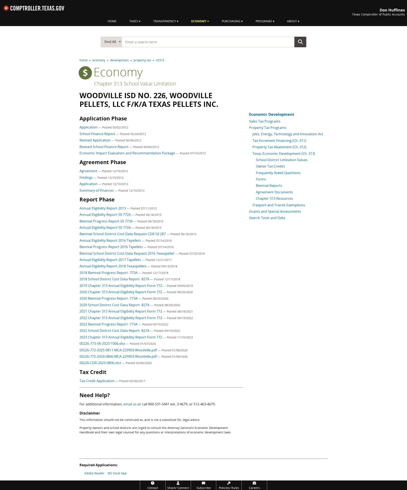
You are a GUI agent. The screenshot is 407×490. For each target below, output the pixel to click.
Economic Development (271, 114)
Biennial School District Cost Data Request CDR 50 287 (123, 234)
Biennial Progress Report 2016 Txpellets (111, 246)
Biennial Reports (269, 185)
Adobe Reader (94, 473)
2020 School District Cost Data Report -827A (114, 305)
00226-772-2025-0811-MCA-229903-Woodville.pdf (118, 350)
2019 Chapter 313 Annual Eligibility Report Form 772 (121, 285)
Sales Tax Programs (264, 121)
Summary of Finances (97, 190)
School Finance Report (97, 133)
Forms (261, 179)
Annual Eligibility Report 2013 (103, 208)
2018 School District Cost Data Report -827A (114, 279)
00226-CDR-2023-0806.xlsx (100, 362)
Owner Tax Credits (270, 166)
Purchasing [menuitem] (231, 21)
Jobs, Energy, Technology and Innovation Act (287, 134)
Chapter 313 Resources (274, 198)
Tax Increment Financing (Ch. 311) (279, 140)
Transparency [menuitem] (164, 21)
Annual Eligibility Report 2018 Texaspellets (113, 266)
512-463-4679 (204, 404)
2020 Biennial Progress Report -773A (108, 298)
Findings (86, 177)
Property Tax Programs (267, 127)
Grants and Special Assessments (275, 211)
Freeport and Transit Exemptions (278, 205)
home (83, 60)
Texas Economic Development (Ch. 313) (283, 153)
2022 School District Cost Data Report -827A (114, 330)
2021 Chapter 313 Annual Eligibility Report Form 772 (121, 311)
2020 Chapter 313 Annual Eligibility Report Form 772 (121, 292)
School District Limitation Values (282, 160)
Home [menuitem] (112, 21)
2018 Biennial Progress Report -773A (108, 272)
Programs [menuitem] (264, 21)
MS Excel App (117, 473)
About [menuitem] (292, 21)
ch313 (160, 60)
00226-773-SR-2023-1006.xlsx (102, 343)
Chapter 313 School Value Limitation (135, 83)
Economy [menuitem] (198, 21)
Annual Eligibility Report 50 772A (105, 214)
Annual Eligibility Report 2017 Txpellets (110, 259)
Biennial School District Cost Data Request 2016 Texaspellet (127, 253)
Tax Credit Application (97, 380)
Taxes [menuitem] (133, 21)
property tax (142, 60)
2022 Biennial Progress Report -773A (108, 324)
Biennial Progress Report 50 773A (106, 221)
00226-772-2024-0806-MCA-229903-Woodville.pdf (118, 356)
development (119, 60)
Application (88, 127)
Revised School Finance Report (104, 146)
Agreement (88, 171)
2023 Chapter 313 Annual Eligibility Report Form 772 (121, 337)
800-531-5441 (158, 404)
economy (98, 60)
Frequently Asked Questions (278, 172)
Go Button (300, 42)
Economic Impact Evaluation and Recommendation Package (127, 153)
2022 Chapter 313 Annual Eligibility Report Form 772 (121, 317)
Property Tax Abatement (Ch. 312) (279, 147)
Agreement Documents (274, 192)
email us (130, 404)
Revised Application (95, 140)
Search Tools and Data (267, 217)
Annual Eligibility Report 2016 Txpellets (110, 240)
